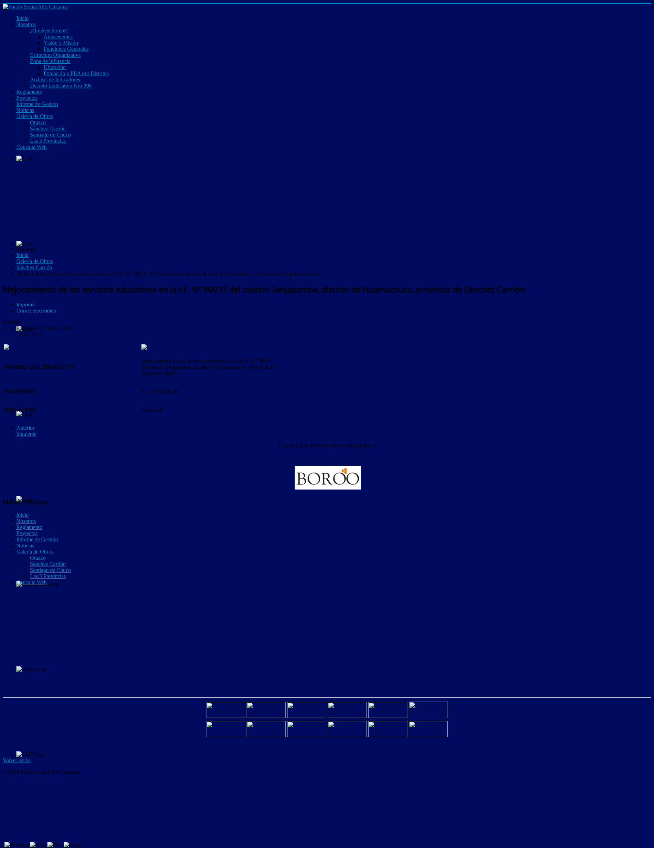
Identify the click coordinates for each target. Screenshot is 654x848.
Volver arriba (17, 760)
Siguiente (26, 434)
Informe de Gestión (37, 539)
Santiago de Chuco (50, 570)
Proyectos (26, 533)
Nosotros (26, 521)
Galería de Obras (34, 552)
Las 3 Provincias (48, 576)
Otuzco (38, 558)
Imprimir (25, 304)
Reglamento (29, 527)
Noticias (25, 545)
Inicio (22, 515)
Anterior (25, 428)
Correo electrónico (36, 311)
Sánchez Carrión (48, 564)
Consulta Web (31, 582)
